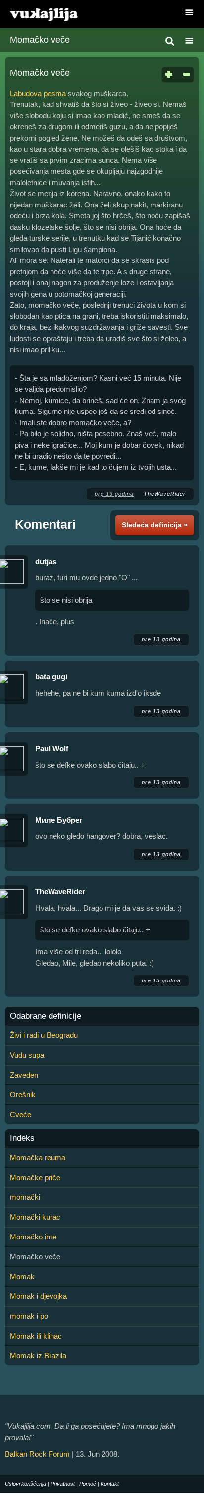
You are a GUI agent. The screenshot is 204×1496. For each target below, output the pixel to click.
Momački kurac (35, 1217)
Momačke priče (35, 1177)
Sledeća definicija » (155, 525)
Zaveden (24, 1075)
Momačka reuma (37, 1157)
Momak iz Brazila (38, 1355)
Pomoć (87, 1484)
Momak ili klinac (36, 1336)
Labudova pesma (38, 93)
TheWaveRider (165, 494)
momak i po (29, 1316)
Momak (22, 1276)
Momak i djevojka (38, 1296)
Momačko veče (40, 40)
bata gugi (51, 676)
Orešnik (23, 1094)
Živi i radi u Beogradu (44, 1035)
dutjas (45, 561)
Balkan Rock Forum (37, 1454)
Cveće (20, 1114)
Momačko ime (33, 1237)
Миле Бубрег (58, 820)
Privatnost (63, 1484)
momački (25, 1197)
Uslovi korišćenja (25, 1484)
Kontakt (110, 1484)
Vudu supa (27, 1055)
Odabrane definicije (45, 1016)
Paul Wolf (51, 748)
